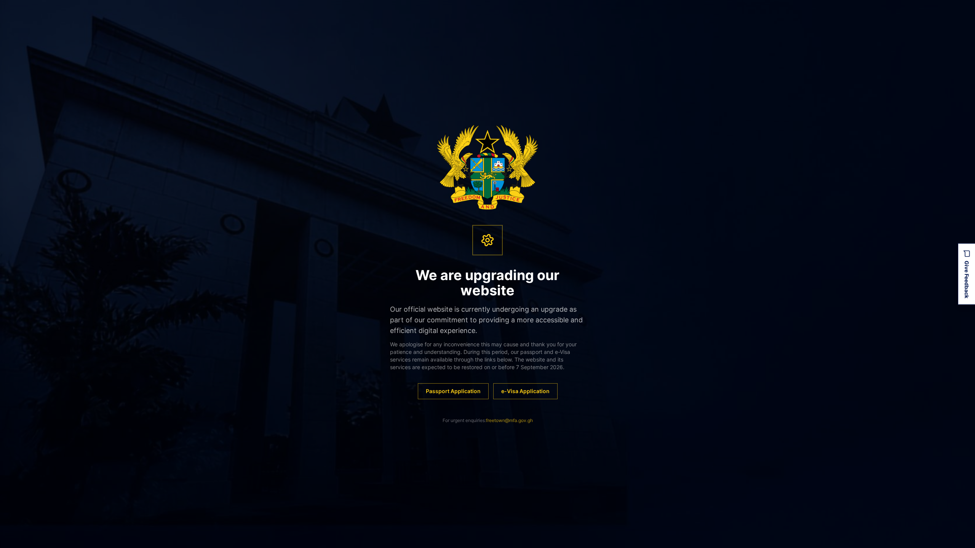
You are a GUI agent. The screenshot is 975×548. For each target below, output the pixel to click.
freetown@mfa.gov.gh (509, 420)
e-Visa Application (525, 391)
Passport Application (453, 391)
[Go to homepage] (487, 167)
